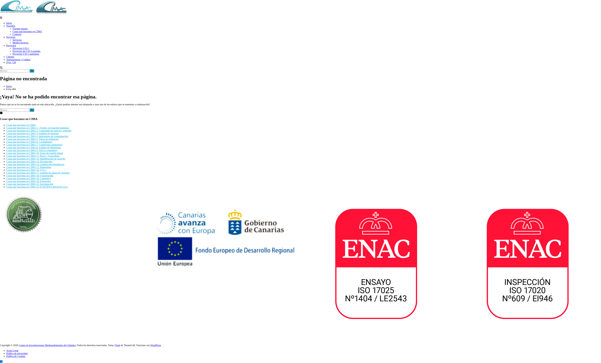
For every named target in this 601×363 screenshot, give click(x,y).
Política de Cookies (15, 356)
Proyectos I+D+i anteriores (26, 54)
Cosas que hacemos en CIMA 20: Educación (28, 181)
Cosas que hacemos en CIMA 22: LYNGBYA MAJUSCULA (37, 187)
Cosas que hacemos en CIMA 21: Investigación (29, 184)
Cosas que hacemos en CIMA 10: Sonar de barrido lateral (34, 153)
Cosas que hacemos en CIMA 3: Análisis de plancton (32, 133)
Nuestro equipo (20, 28)
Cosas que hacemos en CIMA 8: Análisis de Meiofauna (33, 147)
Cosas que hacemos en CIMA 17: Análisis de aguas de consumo (38, 173)
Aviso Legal (12, 350)
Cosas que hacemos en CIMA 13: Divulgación (29, 161)
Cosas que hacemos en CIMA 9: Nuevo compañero (31, 150)
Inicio (9, 23)
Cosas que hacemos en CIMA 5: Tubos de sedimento (32, 139)
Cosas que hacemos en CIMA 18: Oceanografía (29, 175)
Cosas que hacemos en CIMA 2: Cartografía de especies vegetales (38, 130)
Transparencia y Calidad (18, 59)
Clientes (10, 56)
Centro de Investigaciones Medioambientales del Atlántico (47, 345)
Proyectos (11, 45)
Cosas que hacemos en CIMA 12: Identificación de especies (35, 158)
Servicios (10, 37)
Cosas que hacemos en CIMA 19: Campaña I (28, 178)
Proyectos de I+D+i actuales (26, 51)
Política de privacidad (17, 353)
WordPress (155, 345)
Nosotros (10, 26)
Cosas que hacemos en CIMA (27, 31)
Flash (117, 345)
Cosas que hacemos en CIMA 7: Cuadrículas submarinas (34, 144)
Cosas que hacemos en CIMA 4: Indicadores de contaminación (37, 136)
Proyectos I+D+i (21, 48)
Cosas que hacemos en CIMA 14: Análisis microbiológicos (35, 164)
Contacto (17, 34)
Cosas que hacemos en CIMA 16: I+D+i (26, 170)
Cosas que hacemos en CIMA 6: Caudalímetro (29, 142)
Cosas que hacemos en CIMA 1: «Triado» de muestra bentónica (37, 128)
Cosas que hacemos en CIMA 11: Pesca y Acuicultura (32, 156)
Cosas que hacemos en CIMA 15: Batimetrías (28, 167)
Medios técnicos (20, 42)
